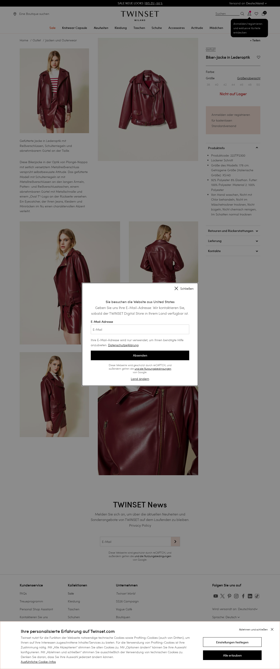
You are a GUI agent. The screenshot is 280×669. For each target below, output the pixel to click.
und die (139, 368)
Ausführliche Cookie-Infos (38, 662)
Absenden (140, 355)
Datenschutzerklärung (123, 345)
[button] (232, 642)
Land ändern (140, 379)
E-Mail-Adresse (102, 322)
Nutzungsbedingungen (157, 368)
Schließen (187, 289)
